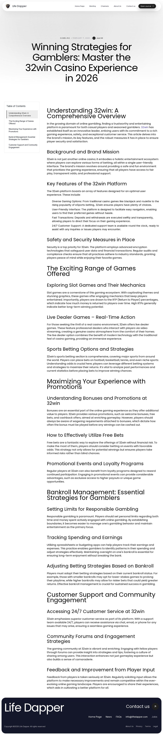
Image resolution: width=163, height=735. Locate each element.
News (109, 716)
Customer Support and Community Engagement (23, 146)
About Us (129, 726)
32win (144, 127)
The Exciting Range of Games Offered (21, 122)
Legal (155, 726)
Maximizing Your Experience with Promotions (22, 130)
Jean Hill (100, 38)
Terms (148, 726)
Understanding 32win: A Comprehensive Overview (20, 114)
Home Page (95, 716)
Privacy (139, 726)
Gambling (65, 38)
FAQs (119, 716)
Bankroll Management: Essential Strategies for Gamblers (22, 138)
